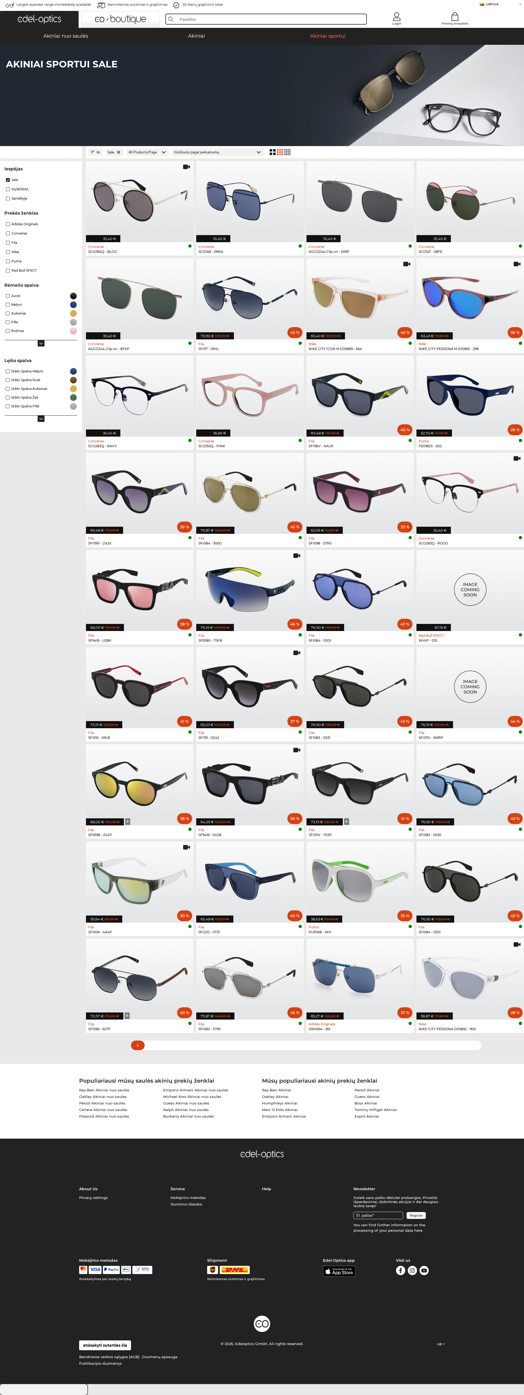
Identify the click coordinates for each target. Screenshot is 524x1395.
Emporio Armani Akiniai (284, 1116)
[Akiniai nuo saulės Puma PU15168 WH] (360, 879)
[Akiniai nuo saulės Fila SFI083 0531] (360, 684)
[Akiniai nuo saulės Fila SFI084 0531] (470, 879)
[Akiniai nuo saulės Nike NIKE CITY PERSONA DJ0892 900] (470, 976)
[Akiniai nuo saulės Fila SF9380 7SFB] (250, 587)
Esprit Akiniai (367, 1116)
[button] (39, 19)
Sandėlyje (19, 198)
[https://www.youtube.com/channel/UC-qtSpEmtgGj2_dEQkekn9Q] (424, 1271)
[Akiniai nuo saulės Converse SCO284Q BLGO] (139, 198)
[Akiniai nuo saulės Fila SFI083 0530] (470, 782)
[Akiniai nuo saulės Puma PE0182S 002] (470, 393)
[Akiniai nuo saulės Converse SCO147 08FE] (470, 198)
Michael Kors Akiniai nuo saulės (192, 1096)
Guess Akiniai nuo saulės (186, 1103)
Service (178, 1188)
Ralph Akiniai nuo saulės (186, 1109)
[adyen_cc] (83, 1270)
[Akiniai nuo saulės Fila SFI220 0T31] (250, 879)
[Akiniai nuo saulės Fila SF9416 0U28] (250, 782)
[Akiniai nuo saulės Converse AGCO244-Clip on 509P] (360, 198)
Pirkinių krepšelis (455, 23)
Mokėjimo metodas (188, 1197)
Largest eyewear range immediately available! (53, 4)
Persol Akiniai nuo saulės (102, 1103)
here (418, 1230)
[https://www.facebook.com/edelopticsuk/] (400, 1271)
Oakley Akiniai (275, 1096)
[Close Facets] (41, 152)
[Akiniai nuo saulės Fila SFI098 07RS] (360, 490)
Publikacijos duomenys (100, 1363)
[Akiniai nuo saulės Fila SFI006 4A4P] (139, 879)
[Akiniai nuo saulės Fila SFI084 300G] (250, 490)
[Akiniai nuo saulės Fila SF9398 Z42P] (139, 782)
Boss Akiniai (366, 1103)
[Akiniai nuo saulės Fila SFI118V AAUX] (360, 393)
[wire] (142, 1270)
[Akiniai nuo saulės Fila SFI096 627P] (139, 976)
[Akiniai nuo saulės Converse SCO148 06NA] (250, 198)
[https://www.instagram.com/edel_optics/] (412, 1271)
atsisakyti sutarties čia (105, 1345)
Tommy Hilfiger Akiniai (376, 1109)
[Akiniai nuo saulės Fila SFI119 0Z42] (250, 684)
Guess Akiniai (367, 1096)
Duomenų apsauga (159, 1357)
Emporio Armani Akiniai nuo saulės (195, 1090)
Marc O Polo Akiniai (280, 1109)
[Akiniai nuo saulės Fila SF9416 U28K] (139, 587)
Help (266, 1188)
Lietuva (492, 4)
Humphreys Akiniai (279, 1103)
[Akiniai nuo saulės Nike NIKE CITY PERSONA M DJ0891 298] (470, 296)
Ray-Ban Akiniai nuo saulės (104, 1090)
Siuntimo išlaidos (186, 1204)
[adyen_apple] (126, 1270)
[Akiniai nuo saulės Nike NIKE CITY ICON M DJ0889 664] (360, 296)
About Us (88, 1188)
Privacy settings (93, 1197)
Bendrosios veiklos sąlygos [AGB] (109, 1357)
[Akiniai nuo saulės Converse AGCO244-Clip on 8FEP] (139, 296)
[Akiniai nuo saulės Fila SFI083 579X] (250, 976)
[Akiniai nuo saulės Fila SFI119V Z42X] (139, 490)
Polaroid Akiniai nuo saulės (104, 1116)
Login (396, 23)
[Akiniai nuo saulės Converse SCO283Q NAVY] (139, 393)
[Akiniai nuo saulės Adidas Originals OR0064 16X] (360, 976)
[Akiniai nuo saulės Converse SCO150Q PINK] (250, 393)
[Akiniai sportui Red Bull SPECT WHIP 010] (470, 587)
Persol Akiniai (367, 1090)
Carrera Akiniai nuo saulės (103, 1109)
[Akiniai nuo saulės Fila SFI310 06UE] (139, 684)
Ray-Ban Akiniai (276, 1090)
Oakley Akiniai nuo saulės (103, 1096)
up (440, 1343)
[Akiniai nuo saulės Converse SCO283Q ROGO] (470, 490)
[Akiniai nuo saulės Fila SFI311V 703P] (360, 782)
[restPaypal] (111, 1270)
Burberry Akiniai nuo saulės (188, 1116)
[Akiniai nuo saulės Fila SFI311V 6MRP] (470, 684)
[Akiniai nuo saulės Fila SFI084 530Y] (360, 587)
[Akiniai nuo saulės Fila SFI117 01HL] (250, 296)
